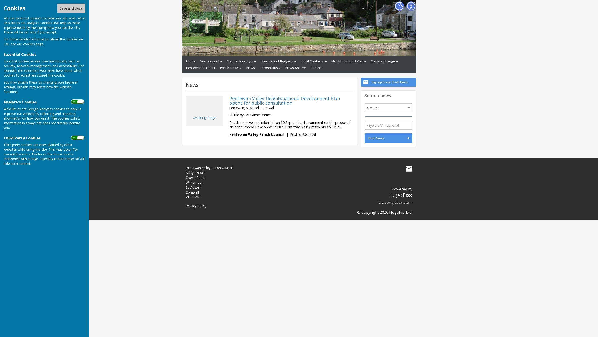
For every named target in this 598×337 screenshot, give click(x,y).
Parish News (229, 68)
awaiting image (204, 117)
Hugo (400, 195)
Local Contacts (312, 61)
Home (191, 61)
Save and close (71, 8)
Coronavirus (269, 68)
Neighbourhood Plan (347, 61)
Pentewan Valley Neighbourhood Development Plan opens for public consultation (284, 100)
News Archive (295, 68)
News (250, 68)
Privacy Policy (196, 206)
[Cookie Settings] (399, 6)
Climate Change (383, 61)
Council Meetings (240, 61)
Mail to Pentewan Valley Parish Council (408, 168)
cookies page (33, 44)
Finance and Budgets (276, 61)
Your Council (209, 61)
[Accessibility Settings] (411, 6)
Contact (316, 68)
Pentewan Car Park (200, 68)
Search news (378, 96)
